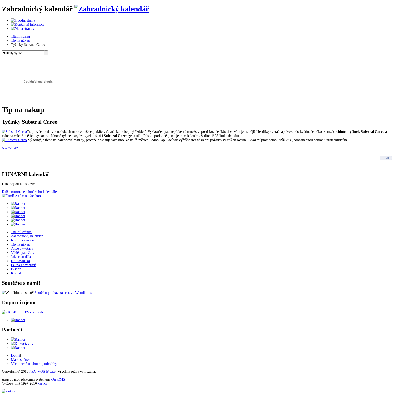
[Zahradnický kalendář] (111, 9)
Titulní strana (20, 36)
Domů (15, 355)
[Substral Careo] (14, 132)
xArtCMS (58, 379)
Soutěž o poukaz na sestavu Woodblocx (63, 293)
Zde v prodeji (36, 312)
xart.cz (42, 383)
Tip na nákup (20, 40)
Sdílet (388, 158)
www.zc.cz (10, 148)
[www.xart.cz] (8, 391)
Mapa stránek (20, 359)
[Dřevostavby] (22, 343)
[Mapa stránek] (22, 28)
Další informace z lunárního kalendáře (29, 192)
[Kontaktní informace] (27, 24)
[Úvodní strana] (23, 20)
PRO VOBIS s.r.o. (43, 371)
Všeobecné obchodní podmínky (34, 364)
